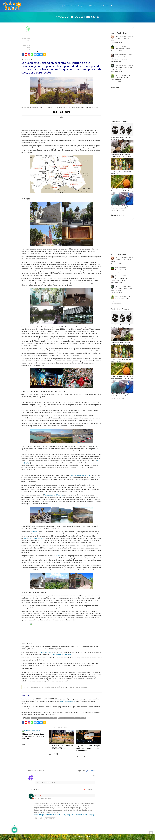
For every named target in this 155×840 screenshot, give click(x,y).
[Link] (54, 783)
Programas (82, 6)
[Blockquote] (52, 783)
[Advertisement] (128, 103)
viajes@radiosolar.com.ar (67, 701)
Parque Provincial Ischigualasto (80, 475)
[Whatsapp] (32, 54)
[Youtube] (26, 54)
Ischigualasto (69, 718)
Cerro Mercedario (42, 718)
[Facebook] (23, 54)
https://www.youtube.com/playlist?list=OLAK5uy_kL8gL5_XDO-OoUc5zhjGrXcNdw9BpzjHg (64, 815)
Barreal (28, 718)
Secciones (95, 6)
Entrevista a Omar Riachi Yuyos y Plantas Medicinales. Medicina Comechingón (120, 208)
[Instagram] (29, 54)
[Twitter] (35, 54)
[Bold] (37, 783)
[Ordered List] (47, 783)
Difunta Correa (53, 718)
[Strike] (44, 783)
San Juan (76, 718)
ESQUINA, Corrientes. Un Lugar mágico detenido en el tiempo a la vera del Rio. (88, 748)
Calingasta (33, 532)
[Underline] (42, 783)
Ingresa (92, 770)
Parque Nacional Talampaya (53, 495)
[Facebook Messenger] (38, 54)
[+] (34, 731)
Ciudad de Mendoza (44, 652)
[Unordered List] (49, 783)
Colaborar (105, 6)
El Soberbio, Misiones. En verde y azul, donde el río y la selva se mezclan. (34, 736)
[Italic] (39, 783)
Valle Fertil (82, 718)
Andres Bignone (40, 796)
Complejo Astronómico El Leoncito (34, 538)
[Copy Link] (44, 54)
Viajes (24, 45)
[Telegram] (41, 54)
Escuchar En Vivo (70, 6)
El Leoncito (61, 718)
